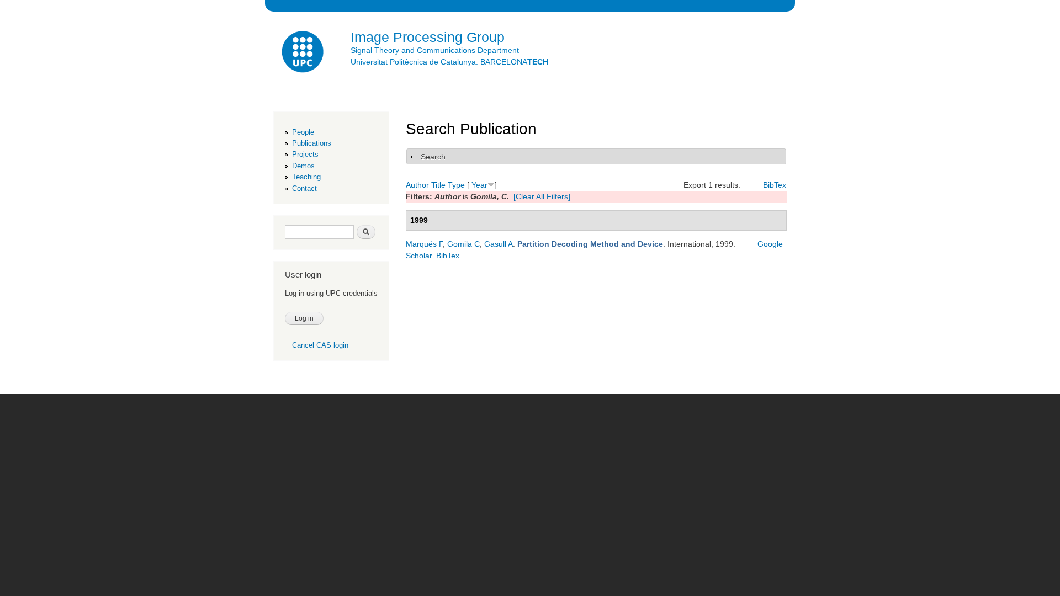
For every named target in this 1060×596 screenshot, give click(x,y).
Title (438, 184)
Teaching (306, 177)
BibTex (774, 184)
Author (417, 184)
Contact (304, 188)
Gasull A (498, 244)
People (303, 132)
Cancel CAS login (320, 345)
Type (456, 184)
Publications (311, 143)
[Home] (303, 53)
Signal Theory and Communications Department (435, 50)
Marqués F (424, 244)
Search (433, 156)
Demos (303, 166)
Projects (305, 154)
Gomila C (463, 244)
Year (479, 184)
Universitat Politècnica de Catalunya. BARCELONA (449, 61)
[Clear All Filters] (541, 196)
